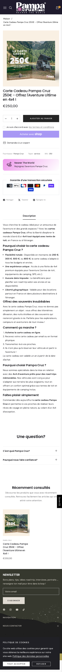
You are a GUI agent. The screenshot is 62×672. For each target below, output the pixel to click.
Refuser (41, 664)
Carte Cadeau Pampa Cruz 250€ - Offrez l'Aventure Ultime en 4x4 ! (15, 548)
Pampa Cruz (7, 540)
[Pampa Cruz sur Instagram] (11, 609)
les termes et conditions (41, 127)
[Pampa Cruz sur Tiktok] (24, 609)
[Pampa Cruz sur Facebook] (5, 609)
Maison (6, 18)
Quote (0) (59, 501)
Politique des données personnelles (31, 656)
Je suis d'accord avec (30, 127)
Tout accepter (16, 664)
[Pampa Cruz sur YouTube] (18, 609)
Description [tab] (29, 215)
